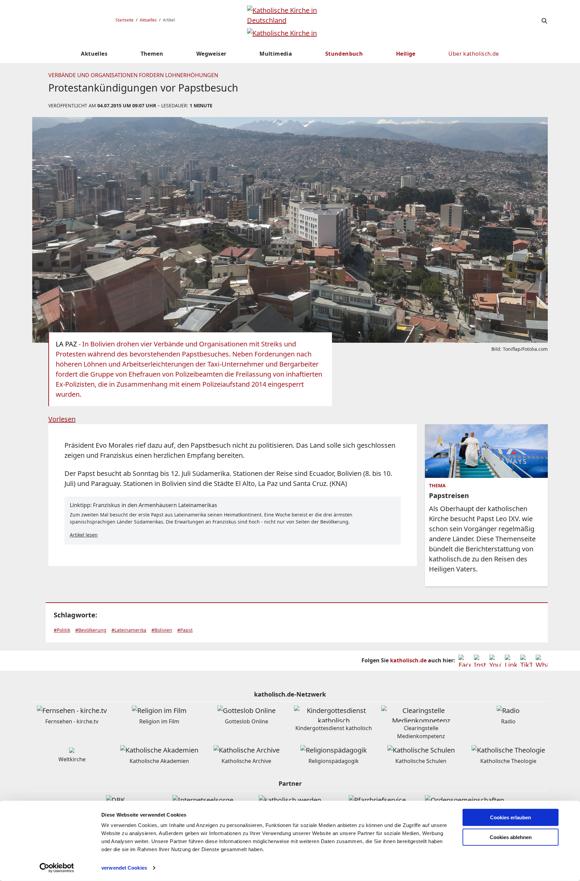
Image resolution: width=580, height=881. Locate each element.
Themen (152, 53)
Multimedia (275, 53)
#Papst (185, 630)
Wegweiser (211, 53)
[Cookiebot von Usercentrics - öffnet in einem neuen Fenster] (57, 868)
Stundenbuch (344, 53)
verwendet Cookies (124, 868)
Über (473, 53)
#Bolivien (161, 630)
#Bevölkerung (90, 630)
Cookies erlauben (510, 817)
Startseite (124, 20)
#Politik (62, 630)
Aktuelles (148, 20)
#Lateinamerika (128, 630)
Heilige (406, 53)
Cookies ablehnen (511, 837)
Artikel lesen (84, 535)
